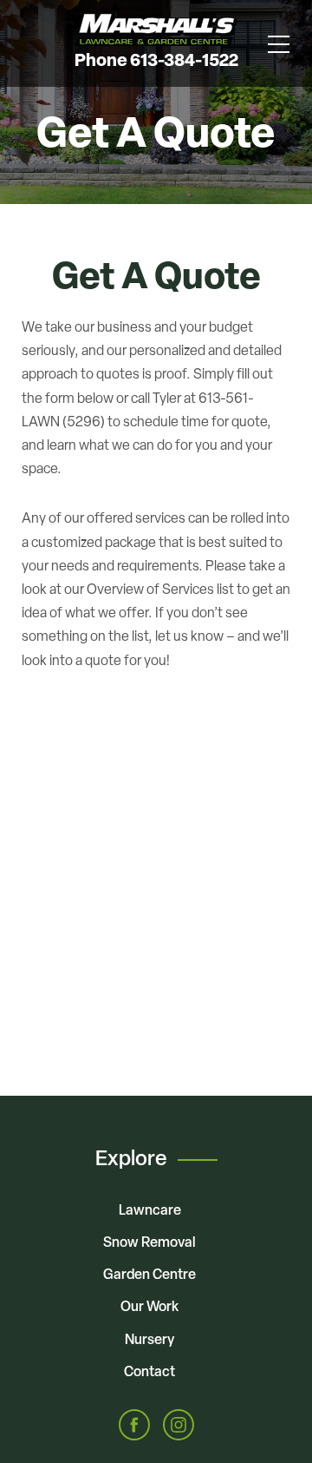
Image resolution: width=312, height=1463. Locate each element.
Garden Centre (149, 1275)
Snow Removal (149, 1243)
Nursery (149, 1341)
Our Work (149, 1308)
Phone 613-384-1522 (156, 61)
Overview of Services (150, 590)
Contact (149, 1373)
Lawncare (150, 1211)
